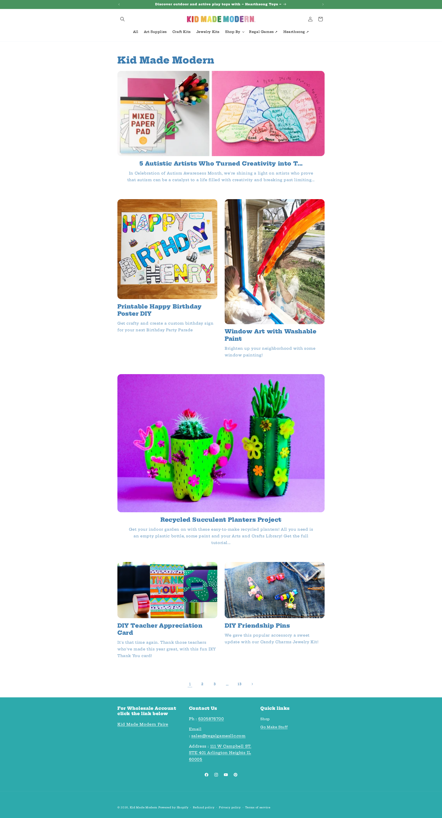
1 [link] (190, 684)
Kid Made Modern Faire (142, 724)
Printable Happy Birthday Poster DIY (159, 310)
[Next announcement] (323, 4)
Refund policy (203, 807)
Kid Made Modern (143, 807)
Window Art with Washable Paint (270, 335)
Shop (265, 719)
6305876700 (211, 719)
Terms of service (257, 807)
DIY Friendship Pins (257, 625)
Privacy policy (230, 807)
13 (239, 684)
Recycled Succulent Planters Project (221, 519)
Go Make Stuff (274, 727)
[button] (122, 19)
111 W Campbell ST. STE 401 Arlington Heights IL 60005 (220, 753)
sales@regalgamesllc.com (218, 736)
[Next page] (252, 684)
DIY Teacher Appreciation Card (159, 629)
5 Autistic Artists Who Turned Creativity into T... (221, 163)
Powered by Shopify (173, 807)
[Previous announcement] (119, 4)
